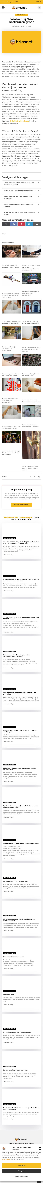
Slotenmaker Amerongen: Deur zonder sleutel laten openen (30, 468)
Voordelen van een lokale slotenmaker (17, 1032)
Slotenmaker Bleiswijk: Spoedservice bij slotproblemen (9, 348)
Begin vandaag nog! (21, 489)
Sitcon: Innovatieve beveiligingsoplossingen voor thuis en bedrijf (21, 618)
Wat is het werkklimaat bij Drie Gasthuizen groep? (21, 213)
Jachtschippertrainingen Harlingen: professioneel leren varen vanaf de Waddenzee (21, 542)
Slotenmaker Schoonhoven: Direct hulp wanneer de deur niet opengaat (10, 295)
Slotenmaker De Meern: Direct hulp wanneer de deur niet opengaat (31, 349)
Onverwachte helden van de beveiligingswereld (21, 844)
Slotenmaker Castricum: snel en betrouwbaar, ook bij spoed (20, 731)
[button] (40, 1148)
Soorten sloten (8, 995)
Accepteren (21, 1165)
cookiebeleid (6, 1159)
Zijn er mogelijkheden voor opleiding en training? (21, 205)
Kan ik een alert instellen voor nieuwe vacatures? (21, 198)
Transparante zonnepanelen (13, 957)
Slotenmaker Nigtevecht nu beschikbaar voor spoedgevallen (10, 400)
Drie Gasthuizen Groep (19, 121)
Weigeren (21, 1171)
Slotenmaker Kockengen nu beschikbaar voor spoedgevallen (30, 293)
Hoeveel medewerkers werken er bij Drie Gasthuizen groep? (21, 184)
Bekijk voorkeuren (21, 1176)
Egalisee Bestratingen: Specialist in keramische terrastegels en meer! (20, 806)
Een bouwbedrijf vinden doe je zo (15, 881)
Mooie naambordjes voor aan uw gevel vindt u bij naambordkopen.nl (21, 1108)
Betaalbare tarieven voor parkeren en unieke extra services (19, 768)
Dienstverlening (21, 14)
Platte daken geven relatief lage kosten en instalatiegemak (19, 919)
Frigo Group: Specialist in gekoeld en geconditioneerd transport (16, 655)
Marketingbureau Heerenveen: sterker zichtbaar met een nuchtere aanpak (21, 580)
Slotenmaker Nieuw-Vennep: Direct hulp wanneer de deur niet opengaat (10, 452)
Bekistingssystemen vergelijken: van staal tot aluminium (19, 693)
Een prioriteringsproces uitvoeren (15, 1070)
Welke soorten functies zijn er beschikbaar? (21, 191)
